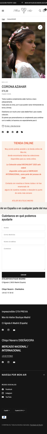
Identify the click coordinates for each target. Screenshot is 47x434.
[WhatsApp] (17, 132)
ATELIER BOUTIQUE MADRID (22, 201)
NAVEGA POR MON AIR (14, 374)
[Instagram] (10, 329)
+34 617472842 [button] (7, 356)
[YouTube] (15, 330)
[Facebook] (3, 132)
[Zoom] (40, 27)
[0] (43, 10)
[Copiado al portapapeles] (22, 132)
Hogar (3, 19)
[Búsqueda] (40, 10)
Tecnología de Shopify (36, 425)
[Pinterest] (13, 132)
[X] (8, 132)
